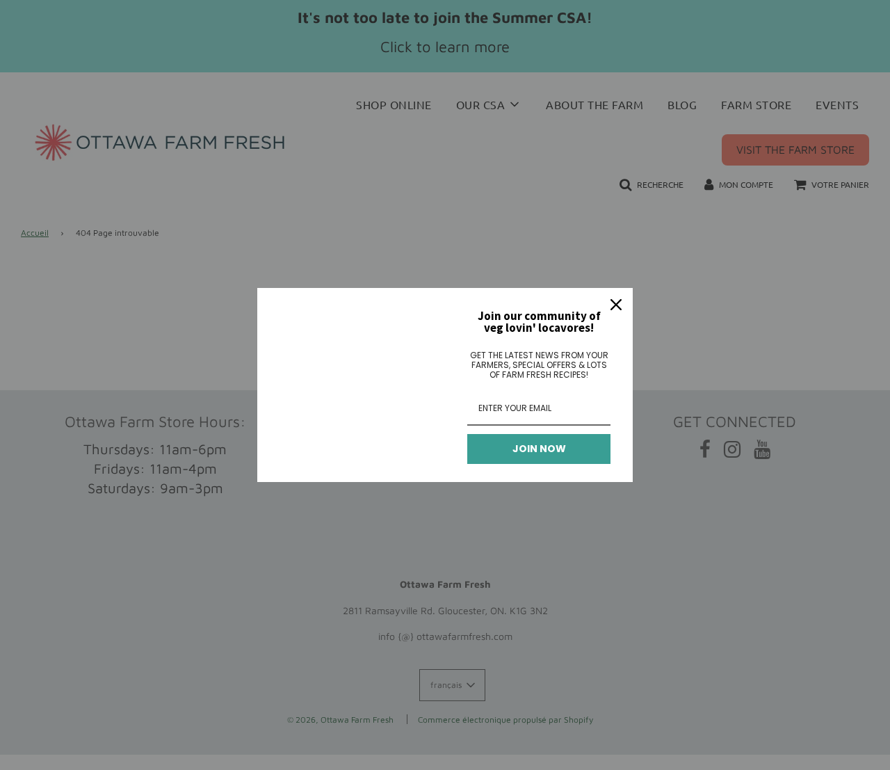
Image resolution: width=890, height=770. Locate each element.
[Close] (616, 304)
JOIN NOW (539, 449)
